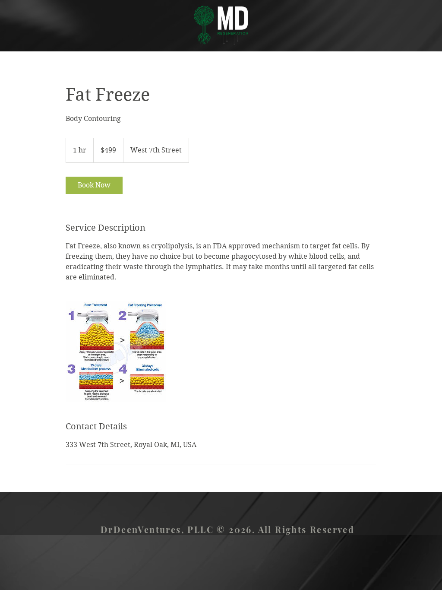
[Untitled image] (116, 351)
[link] (94, 185)
